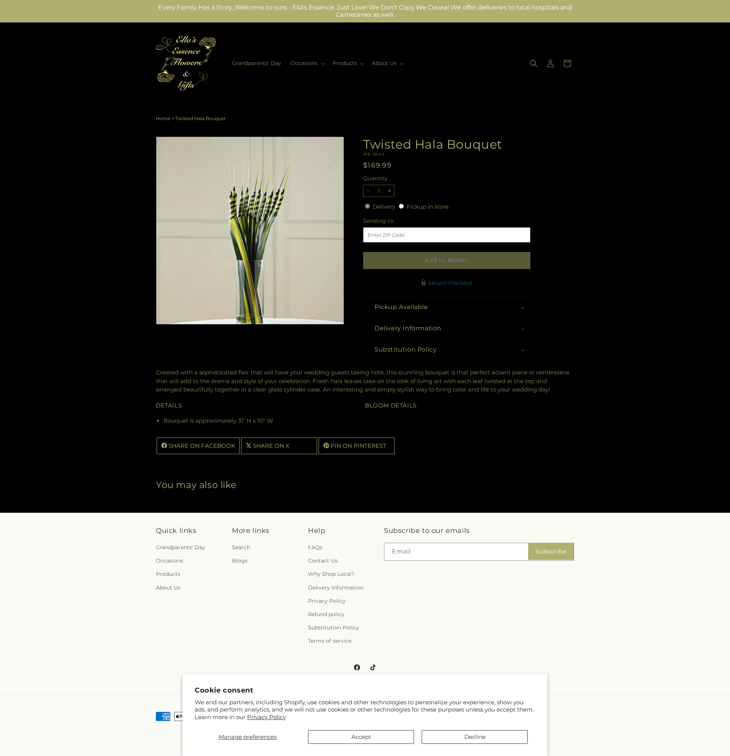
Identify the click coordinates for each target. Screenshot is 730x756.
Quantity (375, 178)
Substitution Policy (333, 627)
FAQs (315, 547)
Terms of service (329, 641)
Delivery (385, 206)
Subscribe (551, 551)
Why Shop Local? (331, 574)
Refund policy (326, 614)
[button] (307, 63)
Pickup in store (427, 206)
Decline (475, 736)
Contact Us (323, 561)
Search (241, 547)
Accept (361, 736)
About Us (168, 587)
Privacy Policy (266, 717)
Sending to (390, 221)
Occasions (169, 561)
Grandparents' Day (180, 547)
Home (163, 118)
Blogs (240, 561)
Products (168, 574)
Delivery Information (335, 587)
